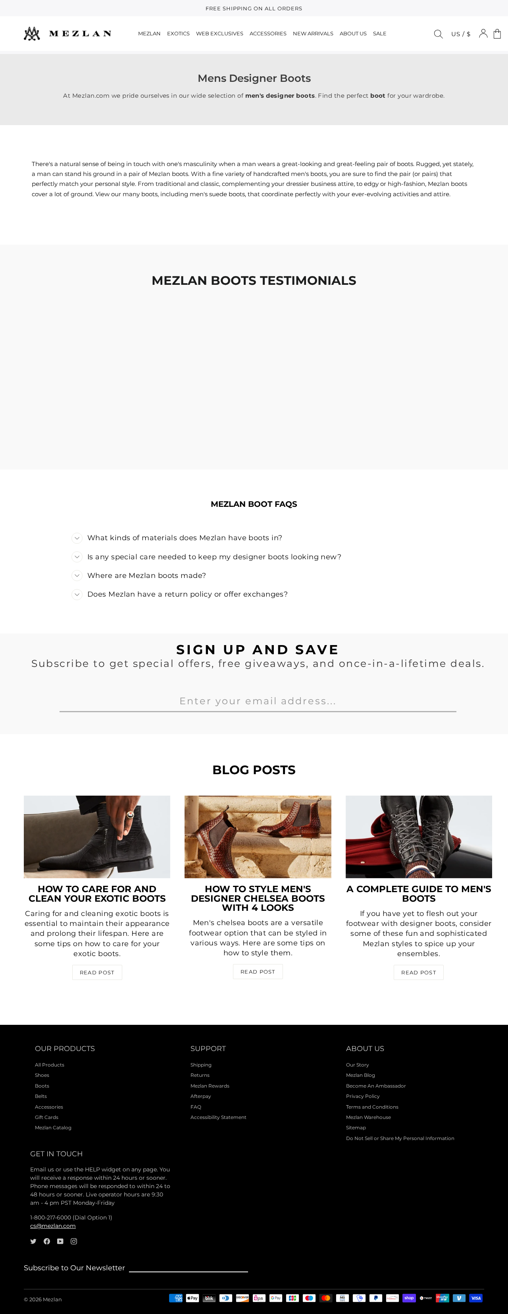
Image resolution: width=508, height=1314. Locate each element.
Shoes (42, 1075)
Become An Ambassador (376, 1086)
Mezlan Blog (360, 1075)
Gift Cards (46, 1117)
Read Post (97, 972)
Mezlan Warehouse (368, 1117)
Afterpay (200, 1096)
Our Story (357, 1065)
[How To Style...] (258, 837)
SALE (380, 33)
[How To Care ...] (97, 837)
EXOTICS (178, 33)
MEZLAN (149, 33)
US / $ (461, 34)
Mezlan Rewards (209, 1086)
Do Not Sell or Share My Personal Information (400, 1138)
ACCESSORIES (268, 33)
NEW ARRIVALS (313, 33)
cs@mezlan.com (53, 1225)
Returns (200, 1075)
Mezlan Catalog (53, 1127)
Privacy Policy (363, 1096)
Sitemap (356, 1127)
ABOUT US (353, 33)
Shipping (201, 1065)
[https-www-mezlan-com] (67, 34)
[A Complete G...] (419, 837)
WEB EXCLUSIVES (219, 33)
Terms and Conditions (372, 1107)
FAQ (195, 1107)
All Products (49, 1065)
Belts (41, 1096)
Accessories (49, 1107)
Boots (42, 1086)
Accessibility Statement (218, 1117)
